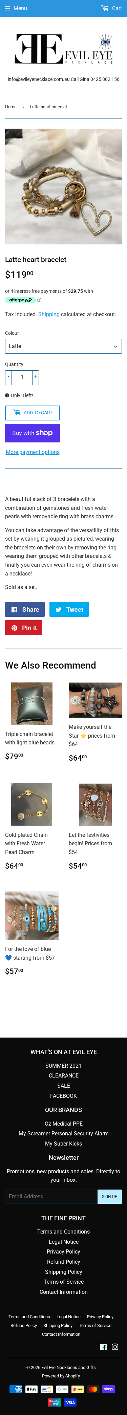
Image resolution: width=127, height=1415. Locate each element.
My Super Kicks (63, 1143)
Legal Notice (64, 1242)
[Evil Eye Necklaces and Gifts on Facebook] (103, 1348)
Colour (12, 333)
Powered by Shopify (61, 1375)
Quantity (14, 364)
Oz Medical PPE (64, 1123)
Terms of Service (64, 1282)
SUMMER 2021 (63, 1066)
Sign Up (110, 1196)
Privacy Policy (63, 1251)
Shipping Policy (63, 1272)
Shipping (49, 314)
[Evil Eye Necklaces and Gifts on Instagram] (115, 1348)
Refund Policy (63, 1262)
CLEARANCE (64, 1075)
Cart (116, 8)
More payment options (33, 452)
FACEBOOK (63, 1096)
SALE (63, 1086)
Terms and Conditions (63, 1231)
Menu (20, 8)
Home (11, 106)
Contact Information (64, 1292)
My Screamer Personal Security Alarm (64, 1133)
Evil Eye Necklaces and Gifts (68, 1367)
